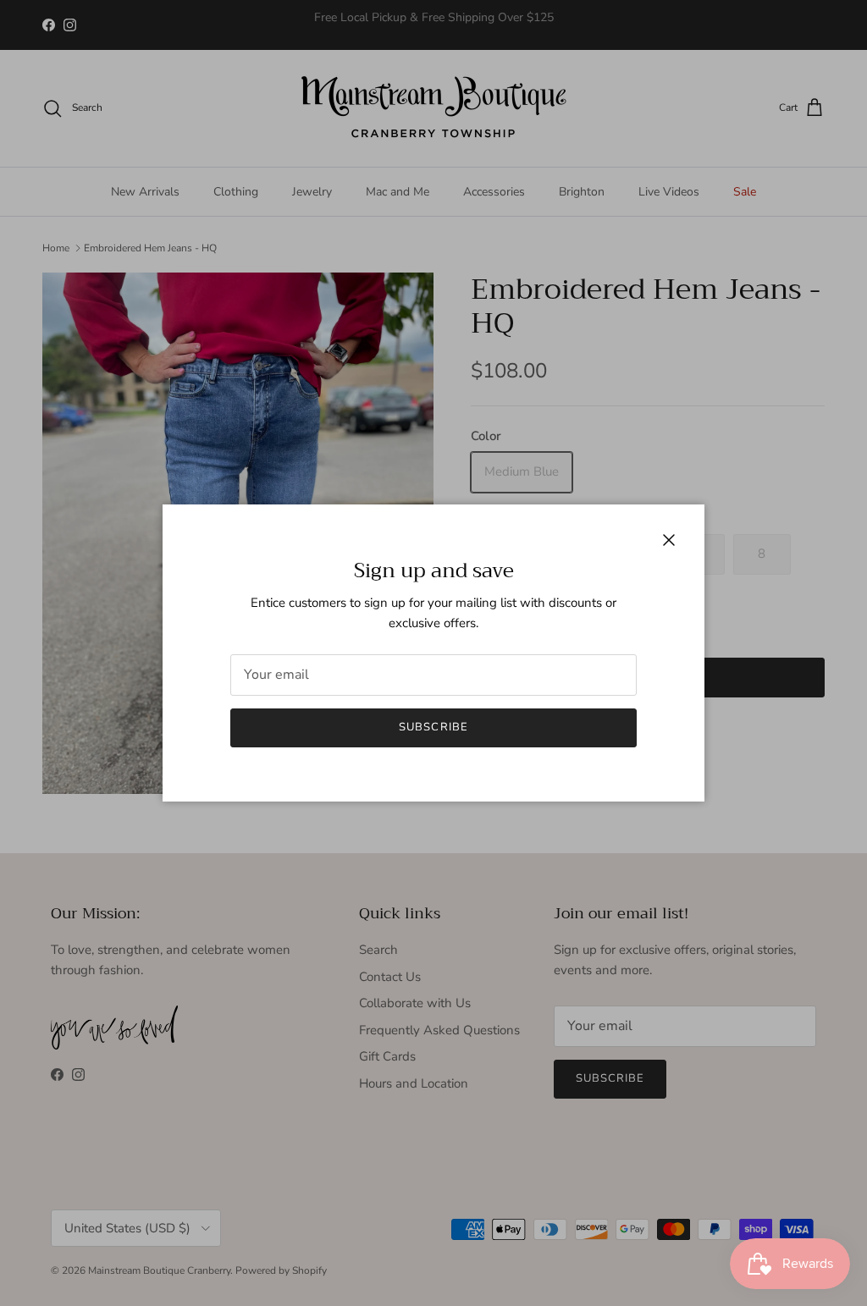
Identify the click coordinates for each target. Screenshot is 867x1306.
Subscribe (433, 727)
